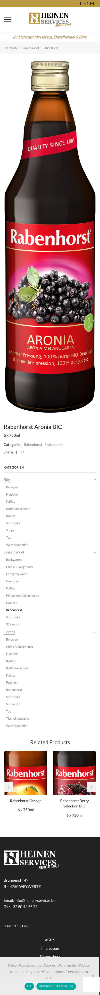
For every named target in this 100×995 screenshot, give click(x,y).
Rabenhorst (50, 48)
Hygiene (12, 494)
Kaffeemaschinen (18, 509)
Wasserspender (17, 545)
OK (29, 986)
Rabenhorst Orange (26, 800)
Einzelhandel (30, 48)
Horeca (9, 632)
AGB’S (50, 940)
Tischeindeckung (17, 718)
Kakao (10, 516)
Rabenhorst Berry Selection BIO (74, 803)
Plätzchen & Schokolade (22, 595)
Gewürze (12, 581)
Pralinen (11, 603)
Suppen (11, 530)
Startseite (11, 48)
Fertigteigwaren (17, 574)
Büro (7, 479)
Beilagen (12, 487)
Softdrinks (13, 523)
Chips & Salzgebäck (19, 567)
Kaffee (10, 501)
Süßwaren (13, 624)
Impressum (50, 948)
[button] (8, 787)
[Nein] (93, 976)
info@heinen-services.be (35, 900)
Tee (8, 537)
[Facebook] (80, 4)
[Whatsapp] (86, 4)
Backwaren (14, 559)
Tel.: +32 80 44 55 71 (21, 906)
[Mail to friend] (21, 452)
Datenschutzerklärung (56, 986)
